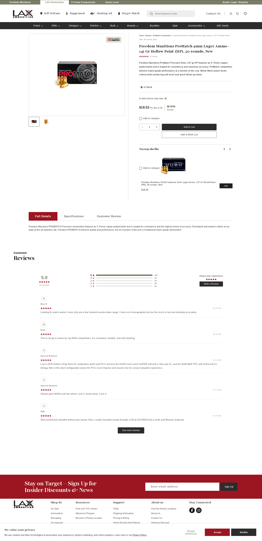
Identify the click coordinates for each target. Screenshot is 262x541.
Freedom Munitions (20, 2)
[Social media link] (192, 510)
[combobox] (173, 13)
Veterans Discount (160, 522)
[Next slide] (230, 149)
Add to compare (151, 118)
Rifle (54, 25)
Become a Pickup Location (89, 518)
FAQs (116, 509)
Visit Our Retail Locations (163, 509)
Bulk (112, 25)
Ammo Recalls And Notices (126, 522)
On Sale (55, 509)
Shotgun (73, 25)
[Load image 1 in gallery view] (34, 121)
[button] (237, 13)
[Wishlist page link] (245, 13)
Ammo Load (112, 2)
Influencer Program (85, 513)
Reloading (56, 518)
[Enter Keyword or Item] (151, 14)
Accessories (195, 25)
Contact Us (156, 518)
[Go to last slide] (224, 149)
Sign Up (229, 486)
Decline (244, 532)
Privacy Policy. (140, 535)
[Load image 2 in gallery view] (46, 121)
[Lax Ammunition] (23, 13)
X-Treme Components (83, 2)
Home (141, 36)
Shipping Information (123, 513)
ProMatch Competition (162, 36)
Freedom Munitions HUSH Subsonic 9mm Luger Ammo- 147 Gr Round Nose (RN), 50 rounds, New (178, 183)
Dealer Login (230, 2)
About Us (155, 513)
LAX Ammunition (54, 2)
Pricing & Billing (121, 518)
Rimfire (94, 25)
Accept (217, 532)
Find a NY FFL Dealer (86, 509)
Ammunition (57, 513)
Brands (131, 25)
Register (243, 2)
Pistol (36, 25)
